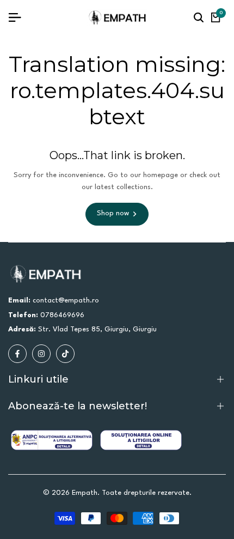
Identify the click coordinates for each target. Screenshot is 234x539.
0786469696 (62, 315)
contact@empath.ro (66, 300)
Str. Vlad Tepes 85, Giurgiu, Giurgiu (97, 329)
